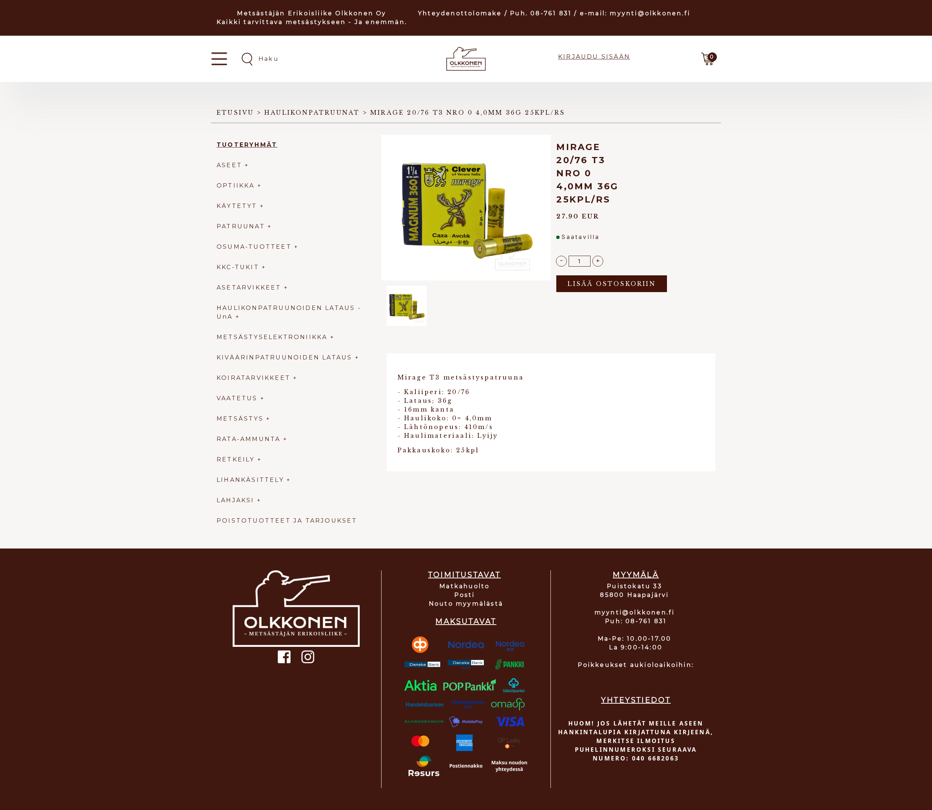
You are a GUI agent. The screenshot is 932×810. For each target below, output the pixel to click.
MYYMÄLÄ (636, 574)
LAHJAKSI (237, 500)
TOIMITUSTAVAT (464, 574)
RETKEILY (236, 459)
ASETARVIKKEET (249, 287)
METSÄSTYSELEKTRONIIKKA (272, 337)
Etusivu (235, 112)
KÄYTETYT (237, 205)
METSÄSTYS (240, 418)
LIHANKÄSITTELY (252, 479)
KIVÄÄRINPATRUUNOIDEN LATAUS (286, 357)
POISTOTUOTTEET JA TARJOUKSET (287, 520)
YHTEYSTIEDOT (636, 700)
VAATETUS (237, 398)
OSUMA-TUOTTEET (254, 246)
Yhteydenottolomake (460, 13)
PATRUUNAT (241, 226)
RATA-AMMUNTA (250, 439)
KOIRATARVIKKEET (254, 377)
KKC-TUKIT (238, 267)
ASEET (229, 165)
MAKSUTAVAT (465, 621)
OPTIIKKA (236, 185)
